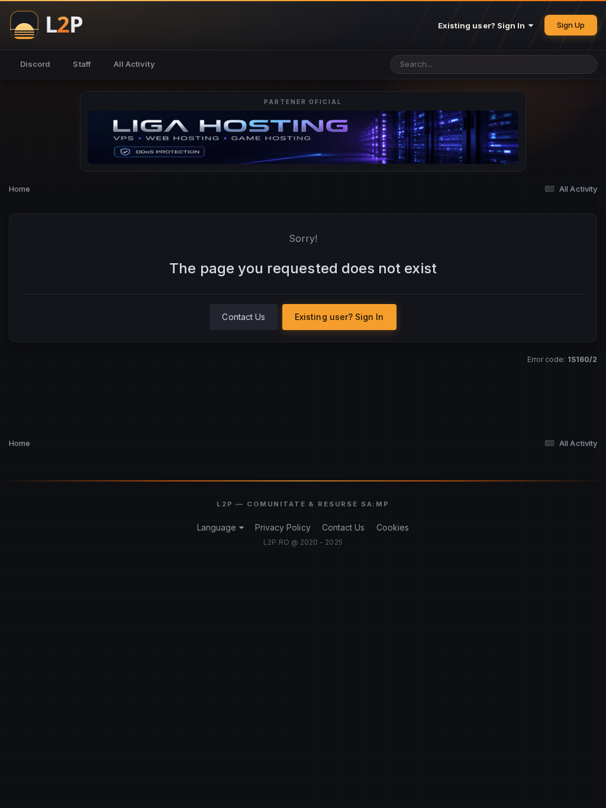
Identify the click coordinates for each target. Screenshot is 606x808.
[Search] (583, 64)
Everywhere (533, 64)
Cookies (392, 527)
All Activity (134, 64)
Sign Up (571, 25)
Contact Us (243, 317)
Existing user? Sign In (483, 25)
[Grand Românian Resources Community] (53, 25)
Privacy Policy (283, 527)
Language (218, 527)
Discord (35, 64)
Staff (82, 64)
